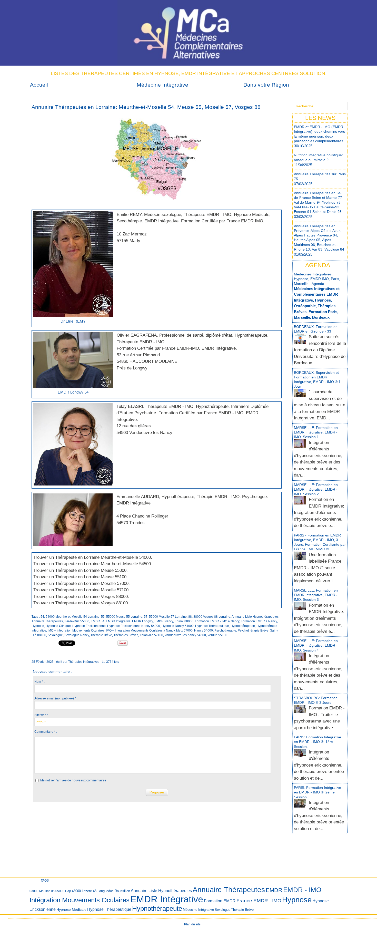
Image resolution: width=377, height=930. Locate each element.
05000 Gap (63, 891)
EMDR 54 (97, 621)
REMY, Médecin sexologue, (156, 214)
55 (103, 616)
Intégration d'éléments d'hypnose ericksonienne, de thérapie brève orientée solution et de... (319, 765)
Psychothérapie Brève (253, 630)
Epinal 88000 (184, 621)
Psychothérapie (225, 630)
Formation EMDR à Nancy (259, 621)
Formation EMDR (220, 901)
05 (53, 891)
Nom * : (39, 682)
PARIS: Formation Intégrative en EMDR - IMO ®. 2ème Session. (317, 792)
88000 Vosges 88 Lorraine (211, 616)
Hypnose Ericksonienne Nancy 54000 (133, 626)
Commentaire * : (45, 731)
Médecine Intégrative (162, 85)
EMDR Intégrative (118, 621)
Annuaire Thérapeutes (47, 621)
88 (190, 616)
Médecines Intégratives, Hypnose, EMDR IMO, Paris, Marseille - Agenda (317, 278)
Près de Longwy (132, 368)
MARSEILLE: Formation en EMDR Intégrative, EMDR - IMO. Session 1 (316, 432)
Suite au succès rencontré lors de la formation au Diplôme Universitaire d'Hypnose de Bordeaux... (320, 349)
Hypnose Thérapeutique (212, 626)
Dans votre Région (266, 85)
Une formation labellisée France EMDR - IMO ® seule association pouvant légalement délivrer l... (317, 567)
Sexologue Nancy (76, 635)
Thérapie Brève (101, 635)
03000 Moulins (39, 891)
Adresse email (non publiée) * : (55, 698)
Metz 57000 (184, 630)
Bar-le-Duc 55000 (76, 621)
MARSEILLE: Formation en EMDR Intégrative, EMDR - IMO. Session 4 (316, 645)
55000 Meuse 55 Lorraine (124, 616)
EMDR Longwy (142, 621)
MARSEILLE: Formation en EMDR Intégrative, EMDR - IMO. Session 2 (316, 489)
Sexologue (55, 635)
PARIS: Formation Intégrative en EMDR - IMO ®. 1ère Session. (317, 741)
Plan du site (192, 924)
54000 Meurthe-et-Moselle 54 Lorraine (73, 616)
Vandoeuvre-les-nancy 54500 (185, 635)
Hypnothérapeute (243, 626)
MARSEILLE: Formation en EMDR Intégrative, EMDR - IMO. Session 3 (316, 595)
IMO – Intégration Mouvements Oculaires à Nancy (140, 630)
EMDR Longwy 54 (73, 392)
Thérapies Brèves (126, 635)
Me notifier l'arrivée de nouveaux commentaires (73, 780)
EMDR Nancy (163, 621)
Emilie (122, 214)
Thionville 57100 (151, 635)
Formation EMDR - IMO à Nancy (217, 621)
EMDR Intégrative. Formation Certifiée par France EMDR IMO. (204, 221)
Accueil (39, 85)
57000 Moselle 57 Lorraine (168, 616)
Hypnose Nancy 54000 (178, 626)
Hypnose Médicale (71, 909)
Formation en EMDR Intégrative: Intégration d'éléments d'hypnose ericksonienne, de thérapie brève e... (319, 512)
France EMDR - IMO (258, 900)
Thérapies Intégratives (83, 662)
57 (145, 616)
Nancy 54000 (203, 630)
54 (42, 616)
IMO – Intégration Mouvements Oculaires (76, 630)
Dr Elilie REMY (73, 321)
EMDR (274, 890)
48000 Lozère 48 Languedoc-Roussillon (101, 891)
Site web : (41, 715)
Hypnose (38, 626)
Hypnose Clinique (58, 626)
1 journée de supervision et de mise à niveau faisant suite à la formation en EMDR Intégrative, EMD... (319, 404)
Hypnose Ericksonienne (89, 626)
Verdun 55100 (217, 635)
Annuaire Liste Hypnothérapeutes (255, 616)
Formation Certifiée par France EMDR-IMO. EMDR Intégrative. (177, 348)
